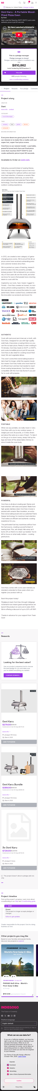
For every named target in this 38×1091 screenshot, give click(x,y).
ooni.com (25, 160)
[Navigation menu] (36, 3)
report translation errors (16, 1029)
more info (4, 109)
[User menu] (32, 2)
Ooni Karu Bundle (12, 784)
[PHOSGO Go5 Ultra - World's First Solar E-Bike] (17, 960)
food (12, 124)
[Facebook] (2, 1016)
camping (5, 124)
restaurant (5, 128)
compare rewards (13, 675)
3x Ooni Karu (9, 847)
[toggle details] (33, 996)
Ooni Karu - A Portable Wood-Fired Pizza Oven (18, 13)
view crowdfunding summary (19, 79)
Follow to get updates (13, 916)
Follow (19, 72)
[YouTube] (8, 1016)
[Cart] (24, 2)
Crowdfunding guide (28, 901)
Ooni (5, 17)
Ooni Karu (8, 721)
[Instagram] (11, 1016)
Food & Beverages (8, 116)
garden (18, 124)
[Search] (20, 2)
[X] (5, 1016)
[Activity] (29, 3)
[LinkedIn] (14, 1016)
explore (21, 941)
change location (28, 7)
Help (16, 901)
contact (11, 109)
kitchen (26, 124)
